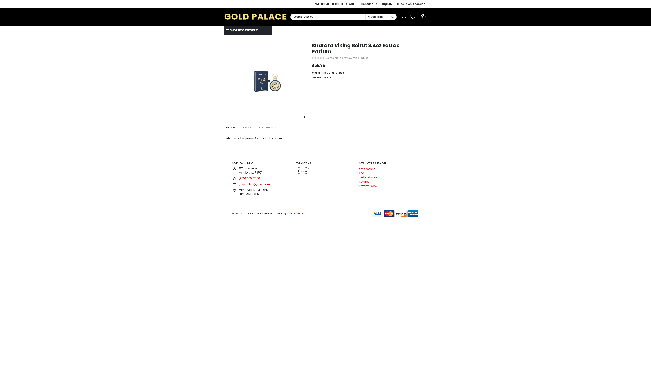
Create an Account (411, 4)
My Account (367, 169)
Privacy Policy (368, 186)
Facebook (299, 170)
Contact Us (369, 4)
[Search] (392, 17)
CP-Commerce (295, 213)
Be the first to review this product (347, 58)
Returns (364, 182)
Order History (368, 177)
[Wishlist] (413, 17)
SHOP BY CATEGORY (244, 30)
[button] (305, 117)
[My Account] (404, 17)
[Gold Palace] (256, 17)
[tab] (231, 128)
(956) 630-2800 (249, 178)
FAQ (361, 173)
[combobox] (343, 17)
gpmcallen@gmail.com (254, 184)
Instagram (306, 170)
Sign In (387, 4)
